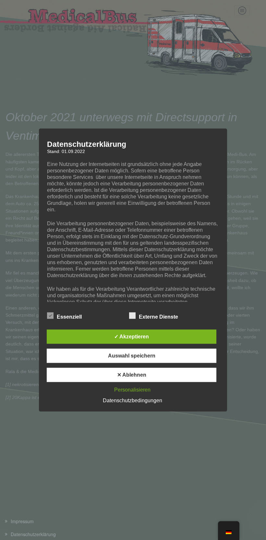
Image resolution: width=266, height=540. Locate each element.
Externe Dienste (158, 316)
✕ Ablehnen (131, 374)
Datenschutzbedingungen (132, 400)
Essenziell (69, 316)
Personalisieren (132, 389)
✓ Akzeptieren (131, 336)
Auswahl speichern (131, 355)
